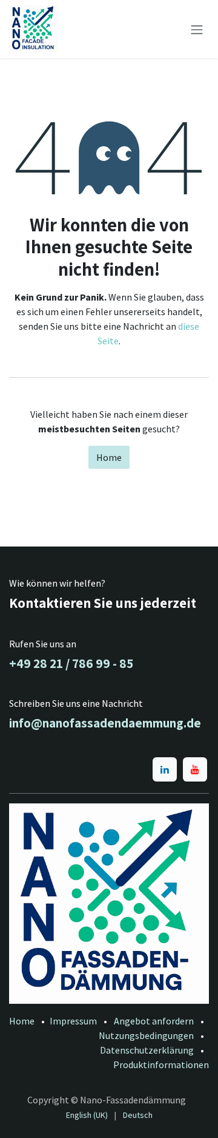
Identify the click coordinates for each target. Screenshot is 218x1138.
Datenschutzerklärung (147, 1050)
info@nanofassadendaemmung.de (105, 722)
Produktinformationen (161, 1064)
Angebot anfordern (154, 1021)
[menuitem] (87, 1115)
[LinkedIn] (165, 769)
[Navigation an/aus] (197, 29)
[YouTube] (195, 769)
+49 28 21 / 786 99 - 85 (71, 663)
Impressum (73, 1021)
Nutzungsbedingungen (146, 1035)
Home (109, 457)
